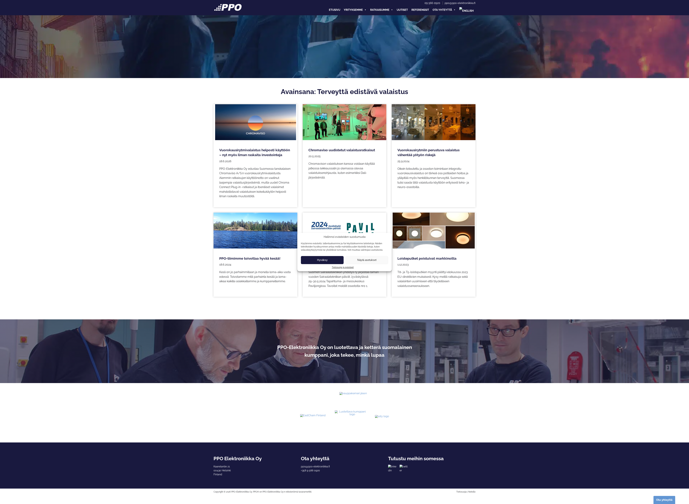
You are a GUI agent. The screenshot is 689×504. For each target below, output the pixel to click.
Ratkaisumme (379, 9)
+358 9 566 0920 (310, 470)
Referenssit (420, 9)
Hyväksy (322, 259)
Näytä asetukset (366, 259)
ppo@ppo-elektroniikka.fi (460, 3)
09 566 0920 (432, 3)
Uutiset (402, 9)
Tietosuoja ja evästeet (343, 267)
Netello (471, 492)
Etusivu (334, 9)
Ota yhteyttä (442, 9)
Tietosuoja (461, 492)
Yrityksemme (353, 9)
